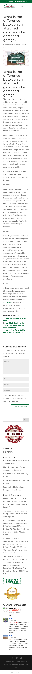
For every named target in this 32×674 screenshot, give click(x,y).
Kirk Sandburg (9, 44)
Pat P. (10, 619)
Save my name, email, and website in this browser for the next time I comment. (14, 398)
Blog (23, 44)
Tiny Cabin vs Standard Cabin (14, 511)
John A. (11, 635)
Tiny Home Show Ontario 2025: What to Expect (16, 532)
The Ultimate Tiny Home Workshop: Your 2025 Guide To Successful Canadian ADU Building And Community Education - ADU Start (15, 562)
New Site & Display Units (14, 323)
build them (7, 302)
